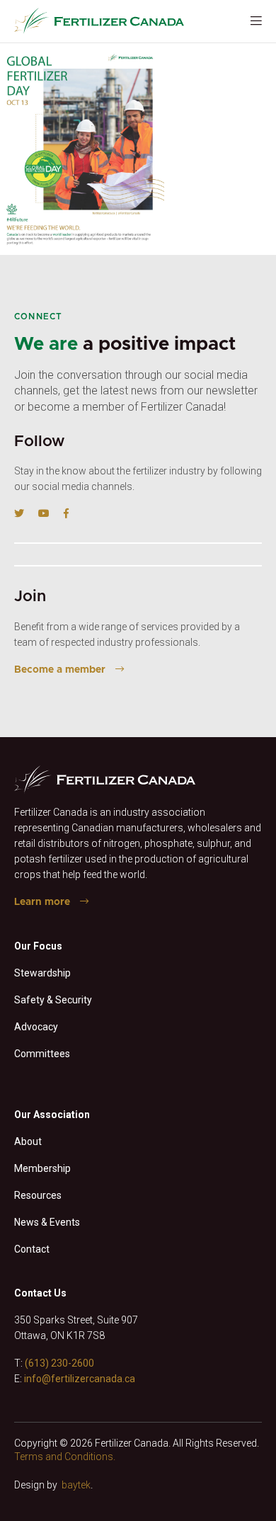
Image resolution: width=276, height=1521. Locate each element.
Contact (32, 1249)
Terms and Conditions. (64, 1456)
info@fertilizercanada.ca (79, 1378)
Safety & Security (53, 1000)
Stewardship (42, 973)
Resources (38, 1195)
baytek (76, 1485)
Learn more (42, 902)
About (28, 1141)
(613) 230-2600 (59, 1363)
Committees (42, 1053)
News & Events (47, 1222)
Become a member (59, 670)
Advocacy (36, 1026)
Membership (42, 1168)
